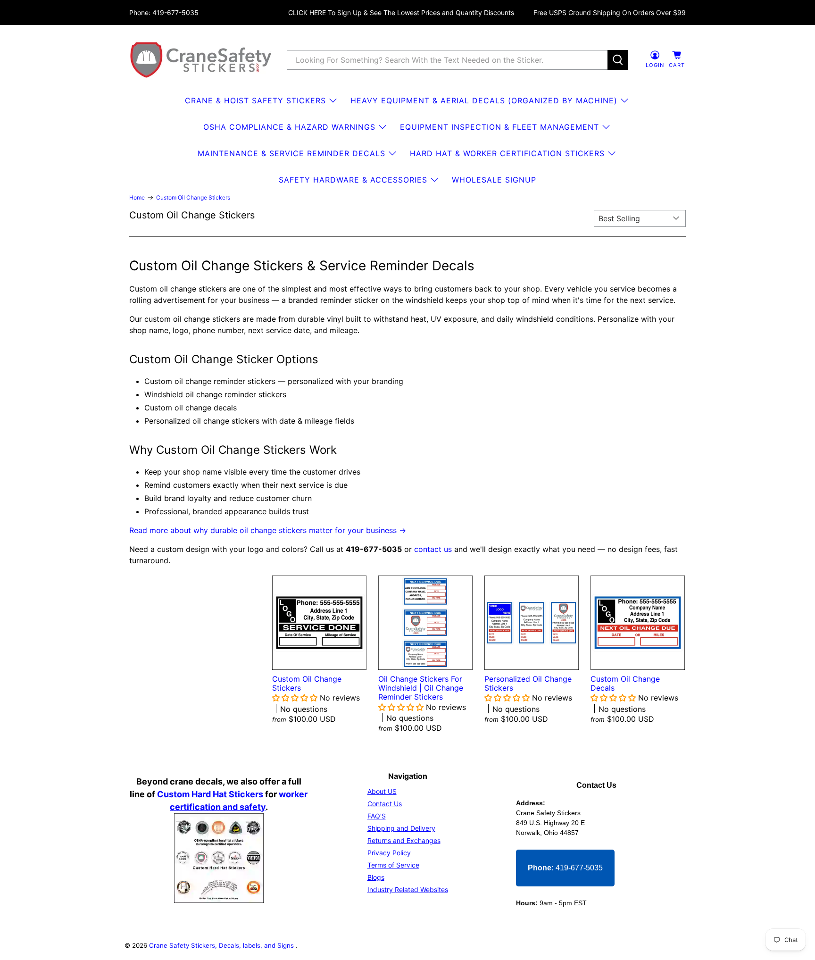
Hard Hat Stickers (227, 794)
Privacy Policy (389, 853)
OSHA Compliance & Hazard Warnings (289, 127)
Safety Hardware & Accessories (353, 179)
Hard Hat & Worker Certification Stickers (507, 153)
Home (137, 197)
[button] (296, 697)
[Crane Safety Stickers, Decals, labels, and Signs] (201, 59)
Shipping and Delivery (401, 828)
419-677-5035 (565, 868)
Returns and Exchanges (404, 840)
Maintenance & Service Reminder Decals (291, 153)
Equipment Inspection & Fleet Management (499, 127)
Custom (173, 794)
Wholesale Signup (494, 179)
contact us (433, 549)
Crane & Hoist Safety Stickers (255, 100)
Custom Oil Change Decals (625, 683)
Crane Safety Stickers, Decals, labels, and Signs (222, 945)
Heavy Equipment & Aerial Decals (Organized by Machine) (483, 100)
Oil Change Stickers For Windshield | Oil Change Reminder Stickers (420, 687)
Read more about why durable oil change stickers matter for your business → (267, 530)
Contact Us (384, 804)
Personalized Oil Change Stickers (528, 683)
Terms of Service (393, 865)
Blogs (375, 877)
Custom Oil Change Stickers (193, 197)
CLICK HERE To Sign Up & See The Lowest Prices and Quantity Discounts (401, 12)
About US (382, 791)
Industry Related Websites (407, 889)
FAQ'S (376, 816)
